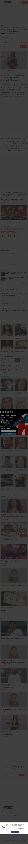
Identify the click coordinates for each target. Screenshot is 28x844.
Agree (15, 831)
